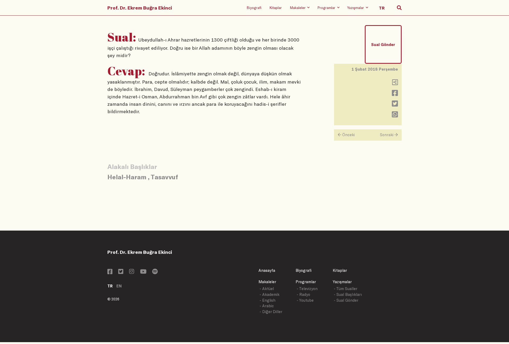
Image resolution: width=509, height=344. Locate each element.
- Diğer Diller (271, 311)
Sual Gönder (383, 44)
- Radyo (303, 294)
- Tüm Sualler (345, 288)
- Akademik (269, 294)
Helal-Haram (126, 177)
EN (119, 286)
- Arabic (267, 306)
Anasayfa (266, 270)
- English (267, 300)
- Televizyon (307, 288)
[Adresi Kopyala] (395, 83)
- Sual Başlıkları (348, 294)
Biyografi (254, 7)
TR (110, 286)
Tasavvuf (164, 177)
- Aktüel (267, 288)
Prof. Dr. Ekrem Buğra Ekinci (139, 8)
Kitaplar (275, 7)
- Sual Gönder (346, 300)
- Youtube (305, 300)
